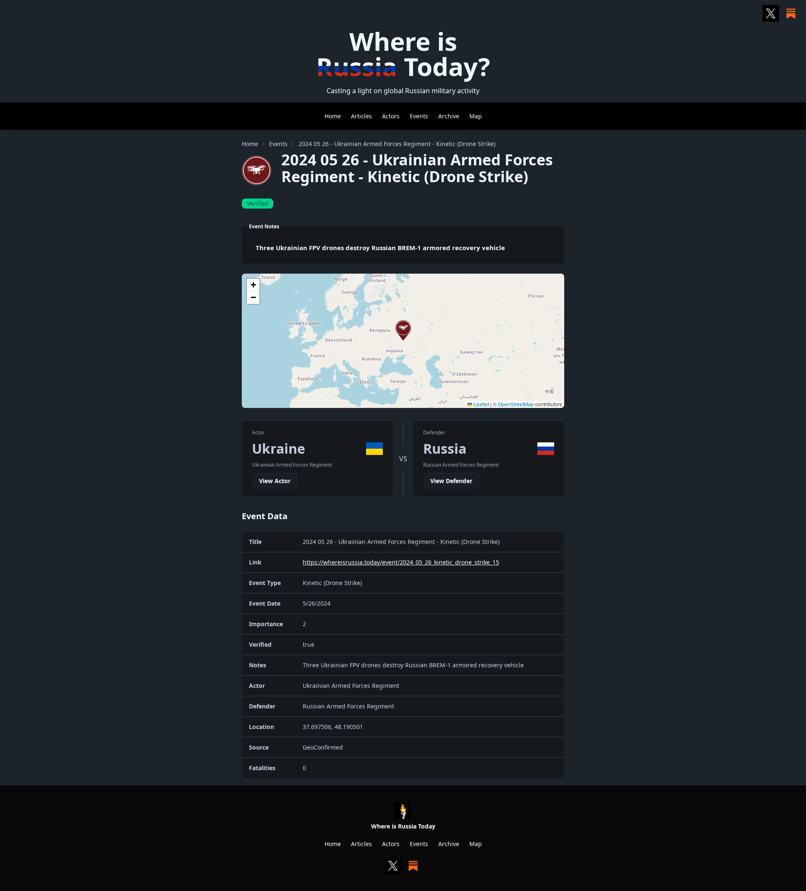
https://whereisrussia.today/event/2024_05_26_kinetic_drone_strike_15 (401, 562)
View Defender (451, 481)
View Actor (274, 481)
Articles (361, 116)
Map (475, 116)
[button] (403, 330)
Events (419, 116)
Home (332, 116)
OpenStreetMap (516, 404)
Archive (448, 116)
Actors (391, 116)
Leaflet (480, 404)
